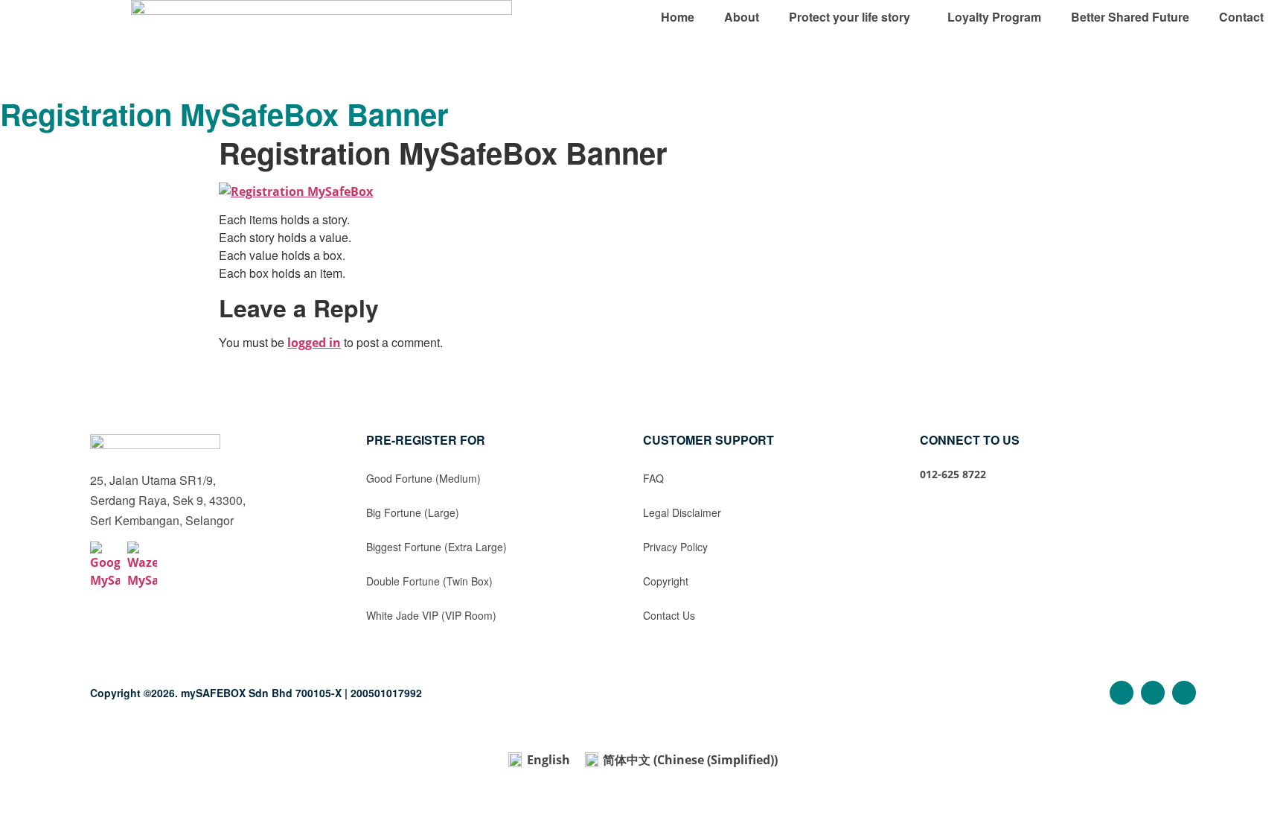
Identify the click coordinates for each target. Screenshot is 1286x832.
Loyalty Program (994, 16)
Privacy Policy (675, 546)
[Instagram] (1153, 693)
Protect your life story (849, 16)
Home (677, 16)
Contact (1241, 16)
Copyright (665, 581)
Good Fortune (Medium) (423, 478)
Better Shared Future (1130, 16)
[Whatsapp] (1184, 693)
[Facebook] (1121, 693)
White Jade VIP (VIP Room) (431, 615)
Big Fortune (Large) (412, 512)
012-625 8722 (953, 474)
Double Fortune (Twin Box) (429, 581)
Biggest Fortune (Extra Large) (436, 546)
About (741, 16)
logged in (314, 342)
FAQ (653, 478)
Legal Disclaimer (682, 512)
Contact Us (669, 615)
